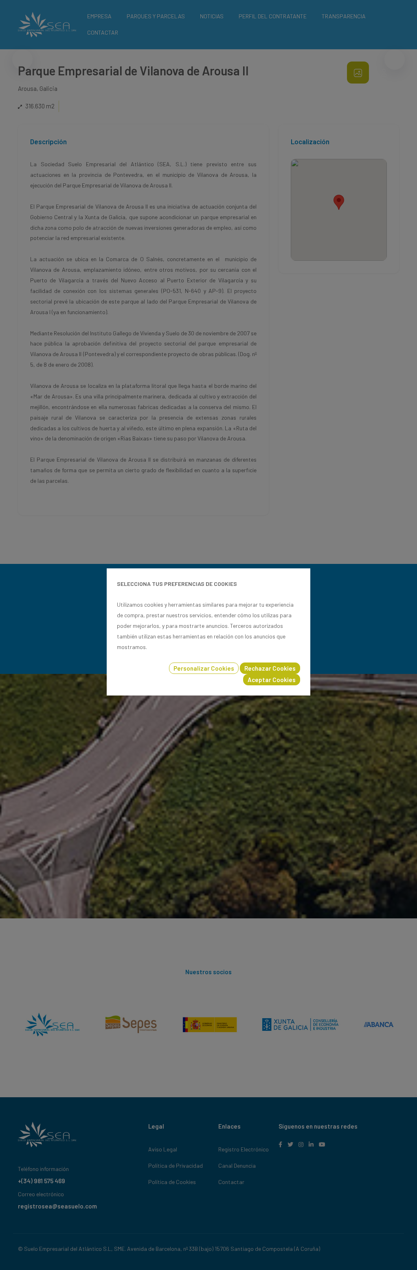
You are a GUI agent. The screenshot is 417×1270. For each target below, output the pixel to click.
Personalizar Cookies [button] (203, 668)
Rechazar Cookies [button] (270, 668)
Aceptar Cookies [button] (272, 679)
